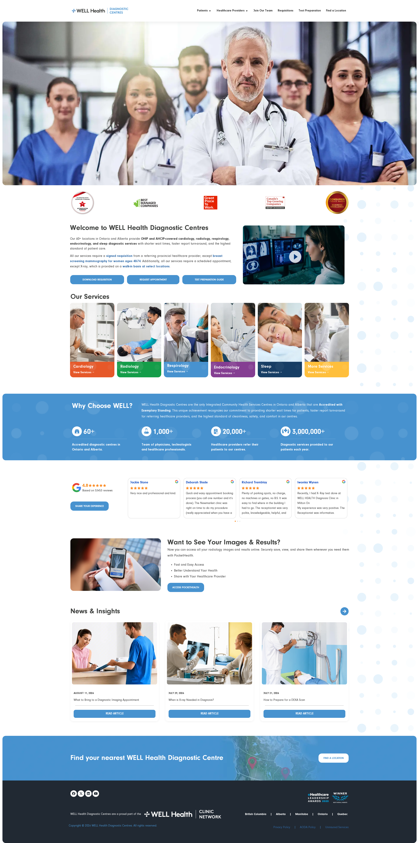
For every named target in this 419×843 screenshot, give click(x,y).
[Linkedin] (88, 793)
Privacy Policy (281, 827)
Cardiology (83, 367)
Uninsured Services (337, 827)
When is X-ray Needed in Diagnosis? (191, 700)
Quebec (342, 814)
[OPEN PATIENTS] (210, 11)
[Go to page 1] (237, 521)
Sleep (266, 367)
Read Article (115, 713)
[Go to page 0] (235, 521)
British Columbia (255, 814)
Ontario (323, 814)
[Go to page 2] (239, 521)
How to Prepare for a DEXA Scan (284, 700)
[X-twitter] (81, 793)
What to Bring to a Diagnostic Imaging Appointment (106, 700)
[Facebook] (73, 793)
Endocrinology (226, 367)
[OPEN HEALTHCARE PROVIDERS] (246, 11)
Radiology (129, 367)
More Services (320, 367)
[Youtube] (95, 793)
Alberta (281, 814)
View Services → (83, 372)
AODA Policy (308, 827)
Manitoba (301, 814)
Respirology (178, 366)
